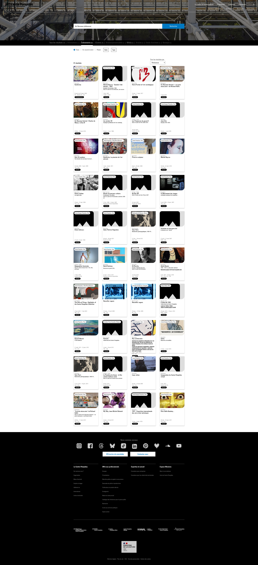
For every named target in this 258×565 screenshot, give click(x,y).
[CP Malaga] (129, 531)
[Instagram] (79, 446)
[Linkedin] (134, 446)
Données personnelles (134, 559)
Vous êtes (251, 9)
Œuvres (99, 42)
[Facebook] (90, 446)
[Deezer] (156, 446)
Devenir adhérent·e (216, 8)
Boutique (241, 8)
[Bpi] (81, 531)
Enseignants (105, 491)
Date (106, 50)
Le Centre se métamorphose (205, 4)
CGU (126, 559)
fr (254, 4)
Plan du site (120, 559)
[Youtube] (178, 446)
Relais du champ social (108, 495)
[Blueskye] (112, 446)
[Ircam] (98, 531)
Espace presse (105, 512)
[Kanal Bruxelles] (146, 531)
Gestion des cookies (146, 559)
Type (113, 50)
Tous (77, 50)
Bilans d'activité (78, 479)
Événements (87, 42)
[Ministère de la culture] (129, 547)
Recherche (105, 503)
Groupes (104, 471)
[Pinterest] (145, 446)
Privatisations (105, 475)
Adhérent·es (77, 487)
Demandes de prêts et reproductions (111, 483)
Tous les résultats (57, 42)
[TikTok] (123, 446)
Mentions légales (111, 559)
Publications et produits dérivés (110, 487)
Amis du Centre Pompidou (166, 475)
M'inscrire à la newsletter (115, 454)
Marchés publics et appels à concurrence (112, 479)
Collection (232, 4)
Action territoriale (78, 495)
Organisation (77, 475)
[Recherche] (250, 3)
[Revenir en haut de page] (253, 560)
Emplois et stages (78, 483)
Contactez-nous (142, 454)
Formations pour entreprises (138, 471)
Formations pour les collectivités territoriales (142, 475)
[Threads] (101, 446)
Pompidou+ (243, 4)
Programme (221, 4)
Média (130, 42)
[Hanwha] (179, 531)
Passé (99, 50)
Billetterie (230, 9)
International (77, 491)
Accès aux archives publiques (109, 507)
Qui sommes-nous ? (79, 471)
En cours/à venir (88, 50)
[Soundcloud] (167, 446)
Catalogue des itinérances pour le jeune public (114, 499)
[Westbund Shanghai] (164, 531)
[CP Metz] (114, 531)
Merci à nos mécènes (165, 471)
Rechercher (173, 26)
